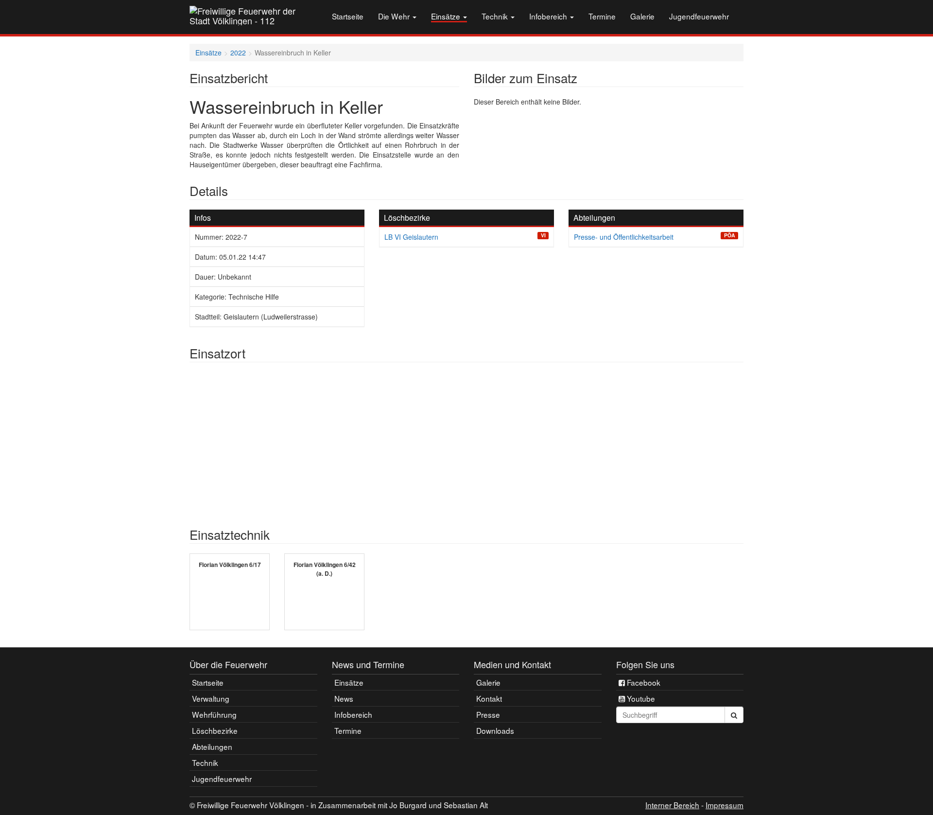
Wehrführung (214, 714)
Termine (602, 16)
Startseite (347, 16)
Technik (496, 16)
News (343, 698)
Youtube (640, 698)
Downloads (495, 730)
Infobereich (549, 16)
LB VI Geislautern (411, 237)
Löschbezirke (215, 730)
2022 (238, 52)
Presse (488, 714)
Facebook (642, 682)
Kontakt (489, 698)
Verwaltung (210, 698)
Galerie (642, 16)
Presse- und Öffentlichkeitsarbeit (624, 237)
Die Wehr (395, 16)
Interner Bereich (672, 804)
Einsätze (446, 16)
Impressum (724, 804)
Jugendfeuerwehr (699, 16)
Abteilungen (212, 746)
